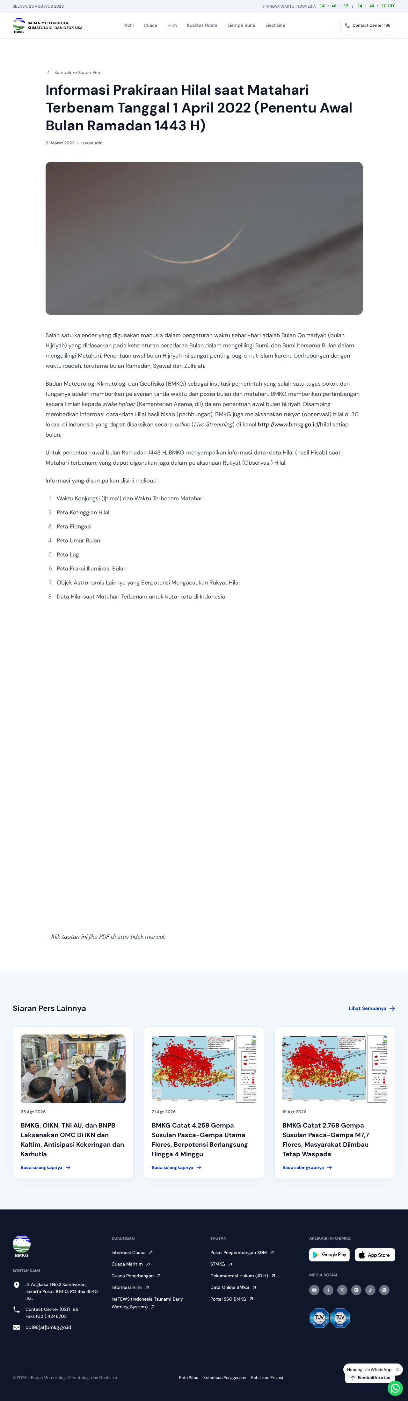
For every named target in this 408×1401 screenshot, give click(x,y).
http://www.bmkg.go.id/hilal (294, 424)
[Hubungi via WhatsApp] (395, 1388)
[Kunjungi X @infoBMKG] (342, 1290)
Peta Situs (188, 1377)
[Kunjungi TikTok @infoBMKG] (370, 1290)
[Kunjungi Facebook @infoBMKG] (328, 1290)
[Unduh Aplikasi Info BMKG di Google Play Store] (329, 1254)
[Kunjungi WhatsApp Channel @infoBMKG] (384, 1290)
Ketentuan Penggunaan (224, 1377)
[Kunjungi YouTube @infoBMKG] (314, 1290)
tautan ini (74, 936)
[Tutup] (397, 1370)
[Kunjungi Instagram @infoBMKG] (356, 1290)
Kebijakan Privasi (267, 1377)
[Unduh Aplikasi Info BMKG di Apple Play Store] (375, 1254)
